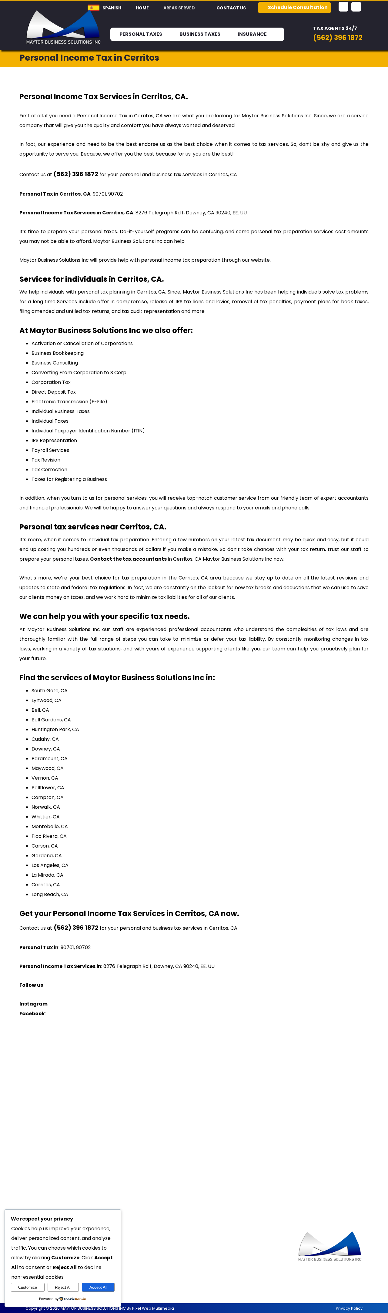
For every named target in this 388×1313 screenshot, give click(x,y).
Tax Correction (49, 469)
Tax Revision (46, 459)
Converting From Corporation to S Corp (79, 372)
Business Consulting (55, 362)
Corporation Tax (51, 382)
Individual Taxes (50, 421)
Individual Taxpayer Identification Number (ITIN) (88, 430)
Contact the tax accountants (128, 559)
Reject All (63, 1287)
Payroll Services (50, 450)
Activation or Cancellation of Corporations (82, 343)
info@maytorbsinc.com (242, 1269)
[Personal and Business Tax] (63, 26)
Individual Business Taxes (61, 411)
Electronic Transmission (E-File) (69, 401)
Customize (27, 1287)
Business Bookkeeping (58, 353)
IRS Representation (54, 440)
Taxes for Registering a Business (69, 479)
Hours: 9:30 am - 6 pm (240, 1260)
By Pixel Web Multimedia (150, 1308)
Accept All (98, 1287)
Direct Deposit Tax (54, 391)
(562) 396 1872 (231, 1250)
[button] (343, 7)
